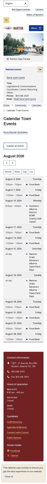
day (25, 171)
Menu (34, 28)
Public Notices (14, 437)
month (8, 171)
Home (7, 105)
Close (7, 476)
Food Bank (34, 184)
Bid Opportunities (21, 9)
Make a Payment (35, 14)
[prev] (7, 163)
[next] (13, 163)
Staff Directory (14, 421)
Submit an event (15, 145)
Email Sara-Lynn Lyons (25, 98)
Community (20, 105)
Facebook (15, 450)
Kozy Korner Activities (16, 132)
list (31, 171)
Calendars (37, 105)
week (17, 171)
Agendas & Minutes (17, 427)
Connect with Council (18, 432)
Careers (39, 9)
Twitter (14, 455)
